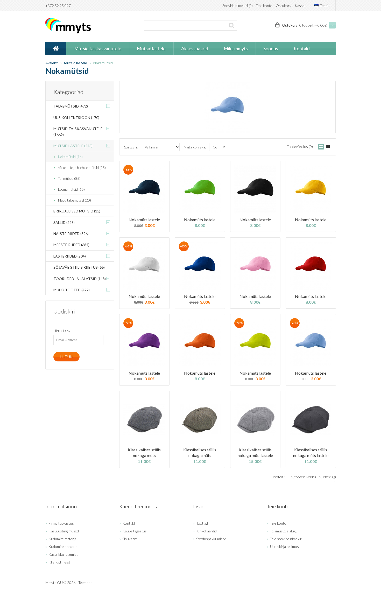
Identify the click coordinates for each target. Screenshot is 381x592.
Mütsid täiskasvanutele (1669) (78, 131)
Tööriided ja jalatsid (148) (79, 278)
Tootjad (202, 523)
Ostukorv (283, 5)
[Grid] (321, 146)
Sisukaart (129, 539)
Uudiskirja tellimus (284, 546)
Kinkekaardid (206, 531)
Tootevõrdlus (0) (300, 146)
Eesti (323, 5)
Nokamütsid (103, 63)
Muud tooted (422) (71, 290)
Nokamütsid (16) (70, 157)
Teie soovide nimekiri (286, 539)
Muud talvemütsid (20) (74, 200)
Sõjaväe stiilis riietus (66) (79, 267)
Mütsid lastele (75, 63)
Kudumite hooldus (62, 546)
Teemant (85, 582)
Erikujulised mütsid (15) (76, 211)
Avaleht (51, 63)
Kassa (300, 5)
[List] (328, 146)
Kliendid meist (59, 562)
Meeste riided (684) (71, 244)
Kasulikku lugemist (63, 554)
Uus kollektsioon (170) (76, 117)
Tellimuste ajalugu (284, 531)
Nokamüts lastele (144, 219)
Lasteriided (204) (69, 256)
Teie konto (264, 5)
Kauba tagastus (134, 531)
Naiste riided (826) (71, 233)
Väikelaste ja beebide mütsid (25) (82, 168)
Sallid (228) (64, 222)
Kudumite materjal (62, 539)
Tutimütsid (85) (69, 178)
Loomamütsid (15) (71, 189)
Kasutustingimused (63, 531)
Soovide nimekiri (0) (237, 5)
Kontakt (128, 523)
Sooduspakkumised (211, 539)
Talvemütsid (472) (70, 106)
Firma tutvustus (61, 523)
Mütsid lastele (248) (73, 146)
